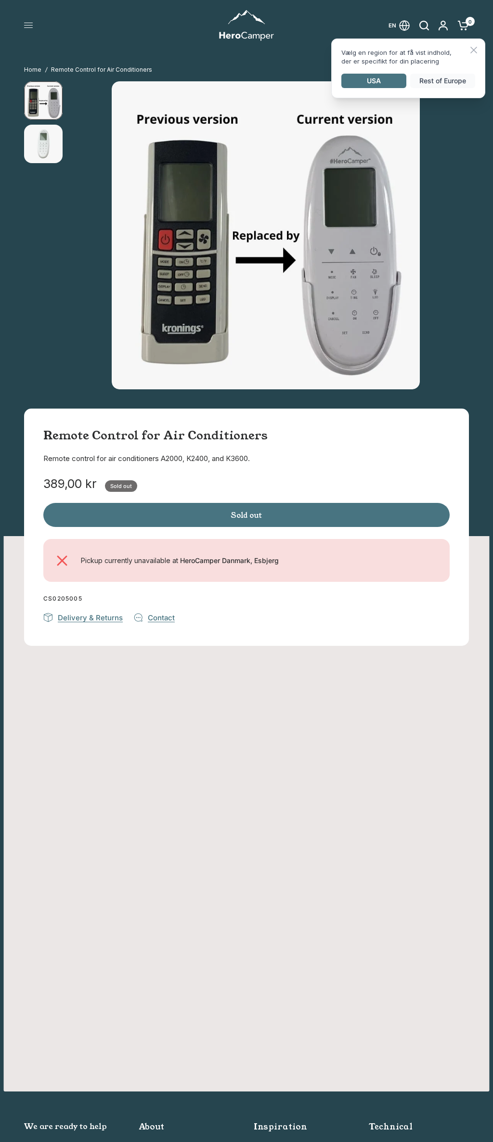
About (151, 1127)
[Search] (424, 25)
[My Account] (443, 25)
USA (374, 81)
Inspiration (280, 1127)
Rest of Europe (442, 81)
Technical (391, 1127)
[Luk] (473, 51)
